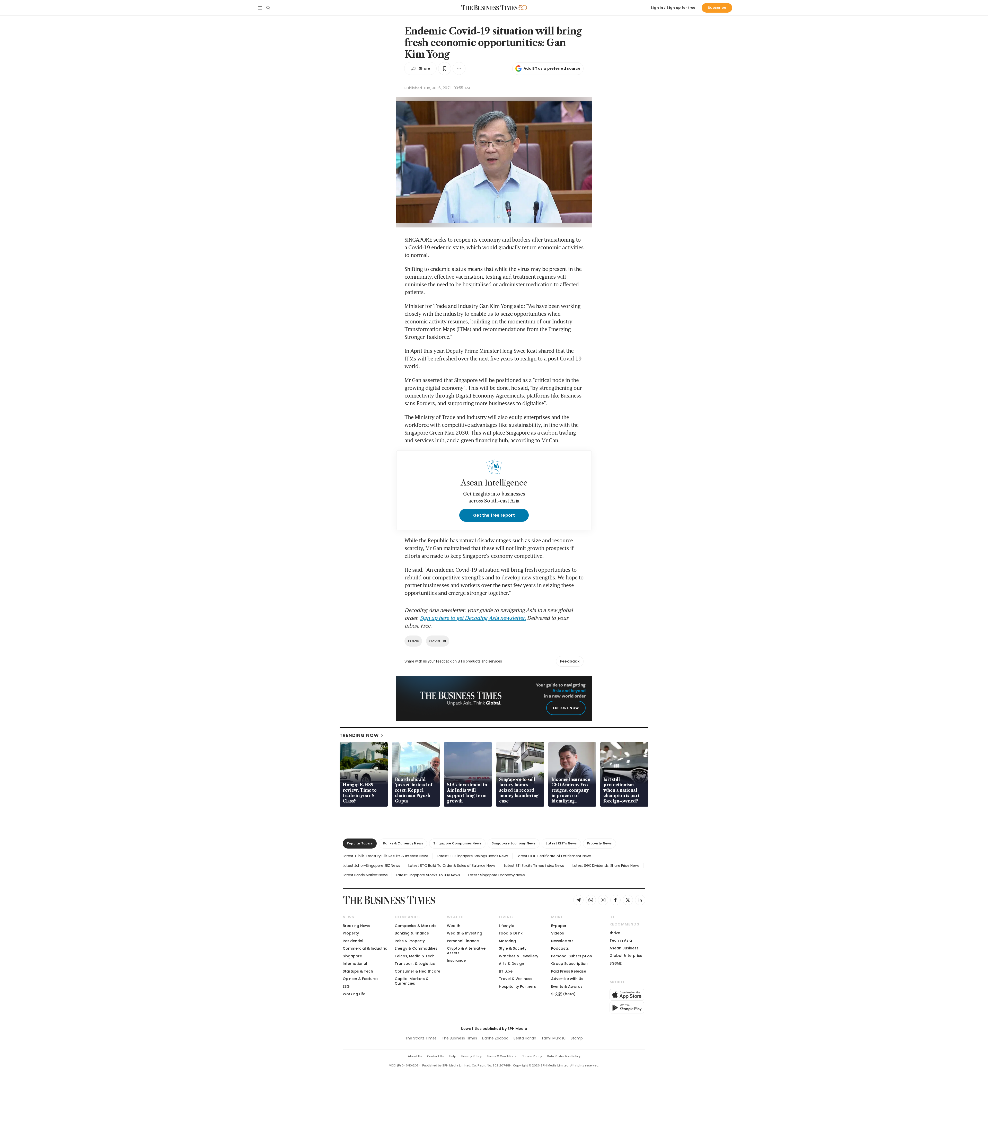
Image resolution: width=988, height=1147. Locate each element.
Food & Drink (511, 933)
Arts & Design (511, 963)
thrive (615, 933)
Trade (413, 641)
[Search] (268, 8)
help (452, 1056)
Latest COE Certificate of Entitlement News (554, 856)
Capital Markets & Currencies (412, 981)
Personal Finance (463, 940)
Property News (599, 843)
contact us (435, 1056)
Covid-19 (437, 641)
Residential (353, 940)
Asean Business (624, 948)
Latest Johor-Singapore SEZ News (371, 865)
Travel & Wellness (515, 978)
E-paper (559, 925)
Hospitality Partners (517, 986)
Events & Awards (567, 986)
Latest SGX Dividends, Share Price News (605, 865)
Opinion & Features (360, 978)
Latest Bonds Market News (365, 875)
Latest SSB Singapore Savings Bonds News (472, 856)
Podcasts (560, 948)
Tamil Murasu (553, 1038)
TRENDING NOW (359, 735)
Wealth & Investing (464, 933)
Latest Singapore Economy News (496, 875)
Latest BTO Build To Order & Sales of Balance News (451, 865)
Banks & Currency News (403, 843)
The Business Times (459, 1038)
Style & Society (512, 948)
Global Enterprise (626, 955)
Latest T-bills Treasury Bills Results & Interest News (385, 856)
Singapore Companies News (457, 843)
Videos (557, 933)
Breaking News (356, 925)
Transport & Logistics (415, 963)
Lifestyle (506, 925)
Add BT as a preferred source (552, 68)
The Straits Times (421, 1038)
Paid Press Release (568, 971)
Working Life (354, 993)
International (355, 963)
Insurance (456, 960)
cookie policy (532, 1056)
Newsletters (562, 940)
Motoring (507, 940)
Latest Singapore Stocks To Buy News (428, 875)
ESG (346, 986)
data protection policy (563, 1056)
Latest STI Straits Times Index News (534, 865)
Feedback (569, 661)
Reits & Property (410, 940)
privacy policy (471, 1056)
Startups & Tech (358, 971)
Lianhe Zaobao (495, 1038)
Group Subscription (569, 963)
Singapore (352, 956)
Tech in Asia (621, 940)
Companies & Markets (415, 925)
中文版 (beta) (563, 993)
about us (415, 1056)
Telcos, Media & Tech (415, 956)
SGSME (616, 963)
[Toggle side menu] (260, 8)
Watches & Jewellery (518, 956)
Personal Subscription (571, 956)
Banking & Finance (412, 933)
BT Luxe (506, 971)
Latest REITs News (561, 843)
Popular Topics (360, 843)
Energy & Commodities (416, 948)
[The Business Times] (489, 8)
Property (351, 933)
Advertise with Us (567, 978)
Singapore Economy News (513, 843)
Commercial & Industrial (366, 948)
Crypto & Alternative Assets (466, 950)
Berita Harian (525, 1038)
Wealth (453, 925)
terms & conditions (501, 1056)
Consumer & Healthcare (417, 971)
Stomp (577, 1038)
